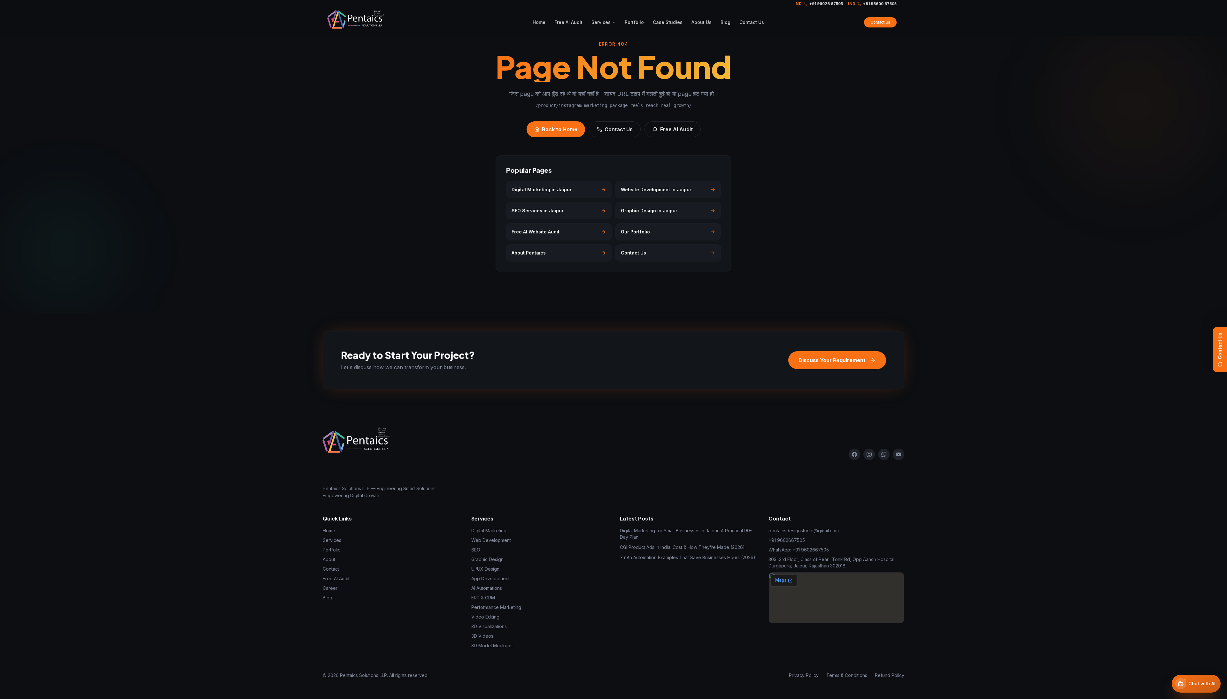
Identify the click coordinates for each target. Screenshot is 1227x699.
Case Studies (668, 22)
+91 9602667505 (786, 540)
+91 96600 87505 (872, 3)
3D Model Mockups (492, 645)
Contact (331, 569)
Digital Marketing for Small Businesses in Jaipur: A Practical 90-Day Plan (686, 534)
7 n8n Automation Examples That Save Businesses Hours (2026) (687, 557)
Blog (725, 22)
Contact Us (1220, 345)
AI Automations (486, 588)
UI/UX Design (485, 569)
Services (601, 22)
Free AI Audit (568, 22)
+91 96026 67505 (818, 3)
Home (539, 22)
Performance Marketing (496, 607)
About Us (701, 22)
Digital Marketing (488, 530)
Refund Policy (889, 675)
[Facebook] (854, 454)
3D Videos (482, 636)
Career (330, 588)
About (329, 559)
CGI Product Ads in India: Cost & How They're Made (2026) (682, 547)
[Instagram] (869, 454)
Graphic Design (487, 559)
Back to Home (559, 129)
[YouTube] (898, 454)
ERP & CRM (483, 597)
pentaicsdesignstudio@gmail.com (803, 530)
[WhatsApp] (884, 454)
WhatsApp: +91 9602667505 (798, 549)
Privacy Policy (804, 675)
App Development (490, 578)
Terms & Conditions (846, 675)
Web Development (491, 540)
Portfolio (634, 22)
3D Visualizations (489, 626)
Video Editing (485, 616)
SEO (475, 549)
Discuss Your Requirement (832, 360)
